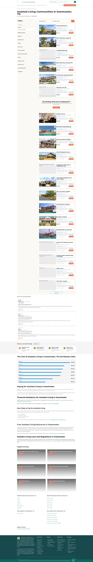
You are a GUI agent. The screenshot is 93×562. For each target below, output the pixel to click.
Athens (18, 500)
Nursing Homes (20, 513)
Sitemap (39, 547)
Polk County (49, 502)
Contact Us (60, 550)
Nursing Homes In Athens (52, 513)
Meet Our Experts (61, 541)
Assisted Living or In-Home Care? (26, 467)
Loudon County (50, 500)
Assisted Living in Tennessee (50, 403)
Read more (20, 309)
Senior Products (40, 546)
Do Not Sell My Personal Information (40, 552)
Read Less (36, 343)
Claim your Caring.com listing (23, 528)
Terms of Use (26, 553)
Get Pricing (71, 45)
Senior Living (19, 8)
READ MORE (34, 16)
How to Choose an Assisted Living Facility (58, 467)
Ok (73, 560)
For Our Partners (51, 546)
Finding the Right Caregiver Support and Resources (61, 452)
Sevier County (49, 507)
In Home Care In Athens (51, 515)
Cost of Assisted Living (24, 482)
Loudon (18, 498)
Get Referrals (50, 544)
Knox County (49, 505)
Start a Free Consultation (70, 5)
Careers (59, 548)
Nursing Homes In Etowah (52, 517)
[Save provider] (55, 26)
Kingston (18, 502)
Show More (56, 292)
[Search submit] (72, 21)
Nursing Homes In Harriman (52, 519)
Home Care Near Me (72, 547)
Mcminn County (50, 498)
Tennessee (29, 8)
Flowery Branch (20, 505)
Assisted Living (24, 8)
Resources (39, 544)
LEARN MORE (71, 43)
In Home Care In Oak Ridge (52, 521)
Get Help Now (56, 107)
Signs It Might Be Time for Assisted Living (28, 452)
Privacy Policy (40, 550)
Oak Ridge (19, 507)
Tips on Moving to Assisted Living (57, 482)
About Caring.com (61, 539)
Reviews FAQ (60, 547)
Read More (21, 453)
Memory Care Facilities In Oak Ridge (54, 523)
